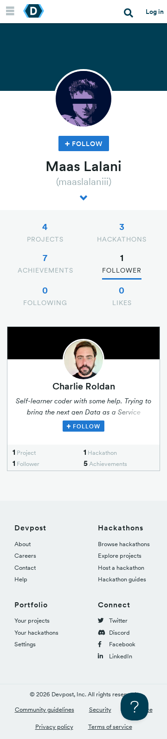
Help (20, 579)
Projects (45, 232)
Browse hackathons (124, 544)
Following (45, 296)
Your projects (32, 620)
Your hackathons (36, 633)
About (22, 544)
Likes (122, 296)
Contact (25, 568)
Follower (121, 263)
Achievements (45, 263)
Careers (25, 556)
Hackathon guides (122, 579)
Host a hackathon (121, 568)
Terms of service (110, 727)
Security (100, 710)
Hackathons (122, 232)
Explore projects (119, 556)
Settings (25, 644)
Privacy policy (54, 727)
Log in (155, 11)
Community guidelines (44, 710)
